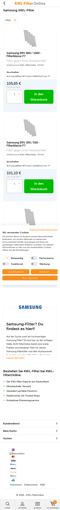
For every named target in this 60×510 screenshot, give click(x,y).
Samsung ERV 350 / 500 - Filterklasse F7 (23, 144)
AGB (42, 484)
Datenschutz (31, 484)
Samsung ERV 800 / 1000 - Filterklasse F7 (24, 54)
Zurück (4, 3)
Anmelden (22, 508)
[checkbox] (5, 258)
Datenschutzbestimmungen (44, 229)
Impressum (16, 484)
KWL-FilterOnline (35, 495)
